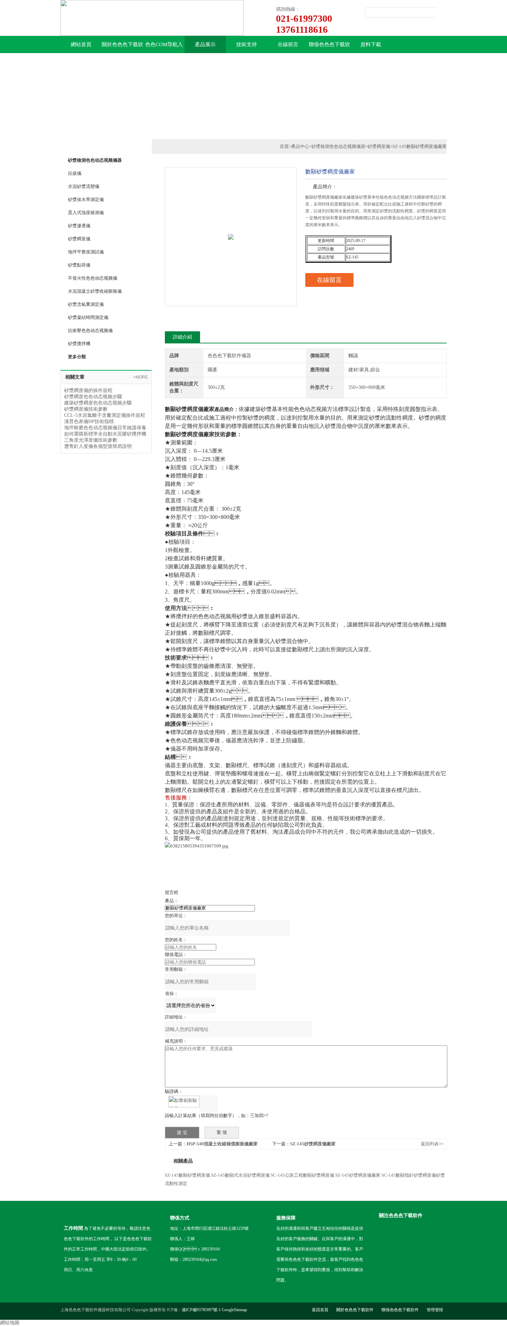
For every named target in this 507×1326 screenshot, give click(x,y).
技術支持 (246, 44)
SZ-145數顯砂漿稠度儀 (187, 1175)
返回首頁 (320, 1309)
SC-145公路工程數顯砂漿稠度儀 (302, 1175)
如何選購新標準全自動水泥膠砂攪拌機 (105, 433)
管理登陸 (435, 1309)
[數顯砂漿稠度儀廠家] (230, 222)
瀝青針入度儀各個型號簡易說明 (98, 446)
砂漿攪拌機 (79, 343)
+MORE (140, 377)
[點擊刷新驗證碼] (183, 1101)
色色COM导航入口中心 (164, 47)
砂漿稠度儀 (79, 238)
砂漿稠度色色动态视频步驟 (93, 396)
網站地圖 (9, 1322)
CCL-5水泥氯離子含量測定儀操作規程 (104, 415)
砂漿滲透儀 (79, 225)
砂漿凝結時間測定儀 (88, 317)
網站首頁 (81, 44)
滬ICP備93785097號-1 (201, 1309)
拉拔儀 (74, 173)
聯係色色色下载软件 (329, 47)
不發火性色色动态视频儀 (92, 278)
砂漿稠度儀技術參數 (86, 409)
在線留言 (288, 44)
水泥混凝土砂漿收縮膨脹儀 (95, 291)
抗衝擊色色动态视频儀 (90, 330)
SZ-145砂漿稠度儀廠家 (313, 1143)
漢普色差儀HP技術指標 (89, 421)
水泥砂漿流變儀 (83, 186)
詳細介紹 (182, 337)
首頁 (284, 146)
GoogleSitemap (234, 1309)
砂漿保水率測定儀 (86, 199)
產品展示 (205, 44)
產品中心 (300, 146)
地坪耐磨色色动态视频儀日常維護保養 (105, 427)
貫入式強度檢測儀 (86, 212)
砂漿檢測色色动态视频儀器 (338, 146)
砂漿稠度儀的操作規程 (88, 390)
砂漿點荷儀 (79, 265)
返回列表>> (432, 1143)
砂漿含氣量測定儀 (86, 304)
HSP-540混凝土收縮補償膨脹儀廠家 (222, 1143)
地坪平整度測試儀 (86, 251)
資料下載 (370, 44)
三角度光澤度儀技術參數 (90, 440)
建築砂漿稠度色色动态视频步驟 (98, 402)
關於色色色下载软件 (122, 47)
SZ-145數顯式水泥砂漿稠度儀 (240, 1175)
